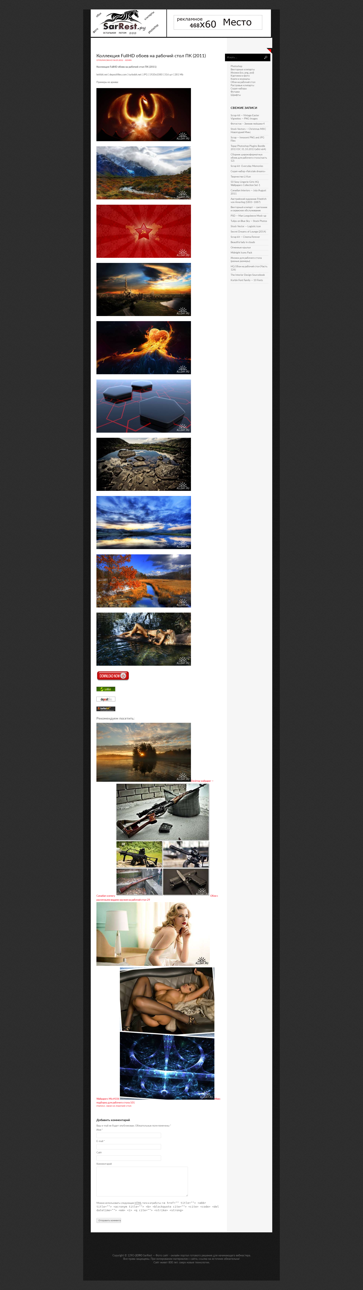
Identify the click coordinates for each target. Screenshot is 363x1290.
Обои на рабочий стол (118, 1106)
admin (128, 60)
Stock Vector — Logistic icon (246, 226)
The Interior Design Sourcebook (248, 275)
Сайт (99, 1152)
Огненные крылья (241, 247)
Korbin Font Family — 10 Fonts (247, 280)
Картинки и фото (240, 76)
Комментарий (104, 1164)
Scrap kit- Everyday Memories (247, 166)
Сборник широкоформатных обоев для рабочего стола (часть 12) (249, 157)
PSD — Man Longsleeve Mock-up (248, 216)
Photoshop (236, 66)
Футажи (235, 92)
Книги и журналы (240, 79)
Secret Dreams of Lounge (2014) (248, 232)
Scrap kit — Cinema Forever (245, 237)
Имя (99, 1130)
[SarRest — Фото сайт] (129, 36)
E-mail (100, 1141)
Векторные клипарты (243, 69)
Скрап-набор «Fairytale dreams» (248, 171)
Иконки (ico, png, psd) (242, 73)
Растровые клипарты (242, 85)
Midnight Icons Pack (241, 253)
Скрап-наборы (239, 89)
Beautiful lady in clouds (243, 242)
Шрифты (236, 95)
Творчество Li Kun (241, 177)
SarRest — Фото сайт (155, 1255)
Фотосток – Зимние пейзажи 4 (248, 124)
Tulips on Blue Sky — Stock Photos (249, 221)
